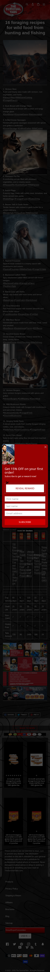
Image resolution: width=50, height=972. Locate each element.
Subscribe (25, 522)
